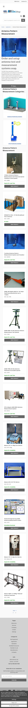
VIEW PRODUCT (14, 186)
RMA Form (16, 1)
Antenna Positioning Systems (14, 116)
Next (14, 610)
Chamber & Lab (14, 648)
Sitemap (14, 631)
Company (14, 627)
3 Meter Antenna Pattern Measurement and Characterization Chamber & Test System (14, 176)
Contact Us (23, 1)
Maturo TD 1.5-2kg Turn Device (12, 557)
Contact (14, 629)
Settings (14, 699)
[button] (14, 86)
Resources (14, 623)
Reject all (14, 702)
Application (14, 641)
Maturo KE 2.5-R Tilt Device (11, 482)
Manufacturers (14, 650)
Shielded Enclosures (14, 645)
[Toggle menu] (4, 6)
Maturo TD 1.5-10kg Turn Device (13, 445)
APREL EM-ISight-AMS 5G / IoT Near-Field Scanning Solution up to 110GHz (14, 293)
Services (14, 625)
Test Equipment (14, 639)
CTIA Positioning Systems (14, 143)
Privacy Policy (16, 696)
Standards (14, 643)
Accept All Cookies (14, 706)
